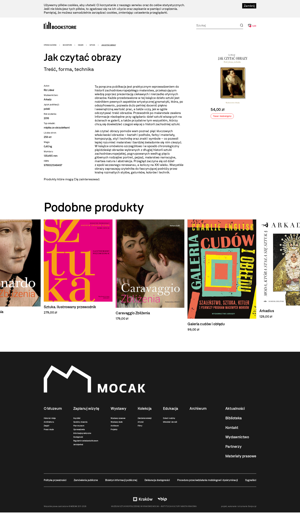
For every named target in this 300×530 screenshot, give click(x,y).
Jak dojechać (78, 444)
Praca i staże (49, 429)
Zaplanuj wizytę (86, 408)
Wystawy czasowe (118, 418)
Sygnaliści (250, 480)
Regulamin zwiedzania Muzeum (85, 441)
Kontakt (231, 427)
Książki (80, 45)
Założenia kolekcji (144, 418)
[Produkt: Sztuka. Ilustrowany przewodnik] (78, 266)
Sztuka (92, 45)
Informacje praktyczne (82, 433)
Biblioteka (233, 418)
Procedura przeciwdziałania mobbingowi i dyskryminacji (207, 480)
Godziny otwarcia (80, 422)
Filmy (140, 426)
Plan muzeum (78, 426)
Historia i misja (50, 418)
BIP (162, 499)
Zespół (46, 426)
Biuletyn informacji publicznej (121, 480)
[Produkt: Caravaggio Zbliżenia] (150, 270)
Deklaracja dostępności (157, 480)
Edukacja (170, 408)
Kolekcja (145, 408)
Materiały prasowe (240, 456)
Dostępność (78, 437)
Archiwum (115, 426)
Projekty (114, 429)
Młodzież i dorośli (170, 422)
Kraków (142, 499)
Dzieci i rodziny (169, 418)
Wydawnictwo (237, 437)
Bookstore (67, 45)
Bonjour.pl (252, 506)
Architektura (49, 422)
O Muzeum (53, 408)
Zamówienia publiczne (86, 480)
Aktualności (235, 408)
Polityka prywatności (55, 480)
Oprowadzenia (79, 429)
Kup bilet (76, 418)
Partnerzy (233, 446)
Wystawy (118, 408)
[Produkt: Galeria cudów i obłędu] (222, 275)
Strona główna (50, 45)
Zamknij (249, 6)
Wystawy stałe (116, 422)
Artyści (140, 422)
